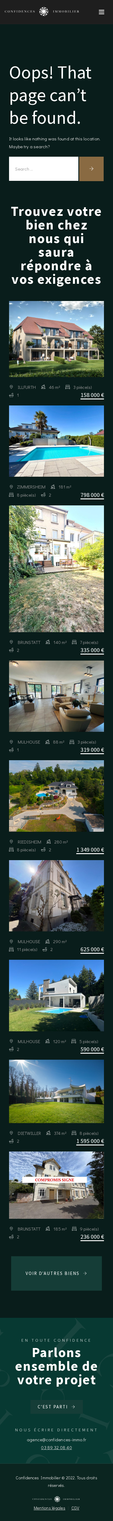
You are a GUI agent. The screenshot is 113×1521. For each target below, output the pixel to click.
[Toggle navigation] (101, 12)
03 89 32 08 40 (56, 1447)
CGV (75, 1508)
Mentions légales (49, 1508)
